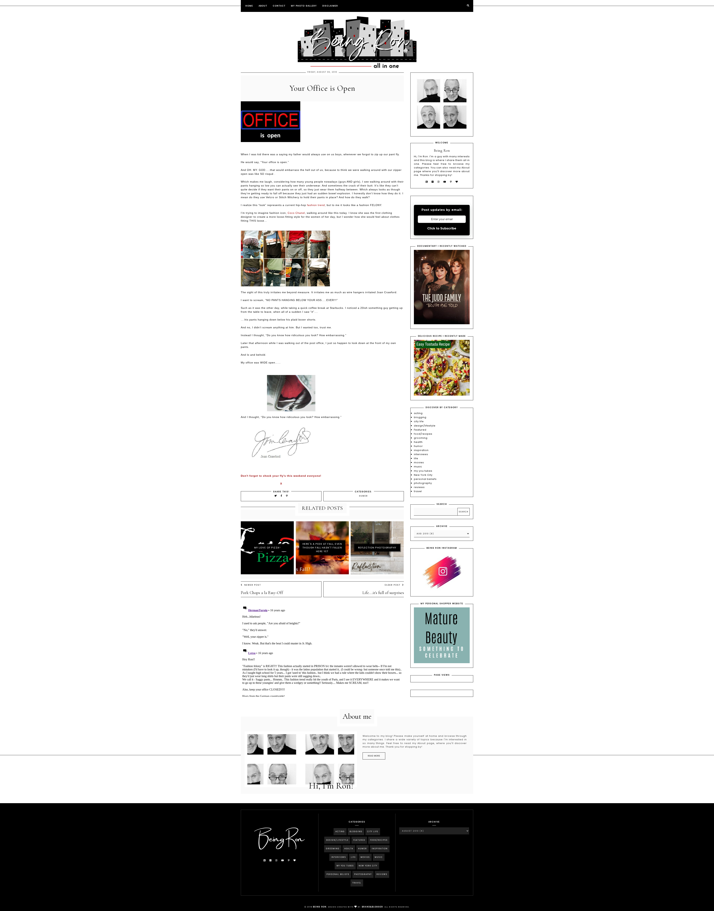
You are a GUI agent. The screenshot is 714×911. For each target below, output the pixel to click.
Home (249, 5)
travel (418, 491)
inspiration (421, 450)
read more (374, 755)
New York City (423, 475)
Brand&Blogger (372, 906)
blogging (420, 417)
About (263, 5)
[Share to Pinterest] (287, 495)
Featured (420, 430)
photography (423, 483)
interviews (421, 454)
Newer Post (252, 584)
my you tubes (423, 471)
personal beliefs (425, 479)
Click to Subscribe (441, 228)
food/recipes (423, 434)
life (416, 458)
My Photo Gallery (304, 5)
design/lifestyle (424, 425)
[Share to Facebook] (282, 495)
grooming (420, 438)
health (418, 442)
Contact (279, 5)
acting (418, 413)
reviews (419, 487)
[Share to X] (275, 495)
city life (419, 421)
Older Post (392, 584)
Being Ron (320, 906)
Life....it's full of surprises (383, 592)
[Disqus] (322, 650)
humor (363, 496)
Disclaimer (330, 5)
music (418, 466)
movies (419, 462)
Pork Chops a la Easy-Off (262, 592)
